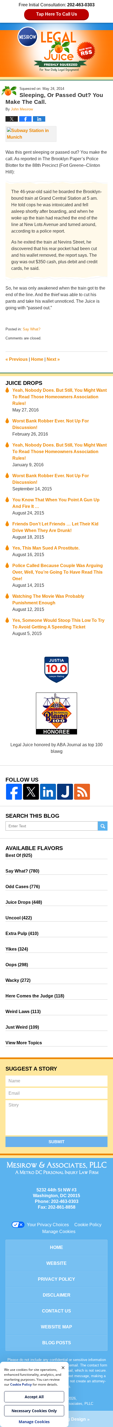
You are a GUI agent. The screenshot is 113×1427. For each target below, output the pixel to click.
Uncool (18, 918)
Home (37, 359)
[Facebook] (13, 792)
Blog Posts (56, 1342)
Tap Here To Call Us (56, 14)
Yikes (16, 949)
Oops (16, 964)
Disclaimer (56, 1295)
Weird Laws (23, 1011)
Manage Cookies (58, 1231)
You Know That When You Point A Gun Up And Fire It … (56, 503)
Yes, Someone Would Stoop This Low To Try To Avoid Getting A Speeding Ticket (58, 623)
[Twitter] (30, 792)
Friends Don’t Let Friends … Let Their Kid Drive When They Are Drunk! (55, 527)
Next (53, 359)
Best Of (18, 855)
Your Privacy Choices (48, 1224)
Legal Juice (56, 49)
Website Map (56, 1327)
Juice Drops (23, 383)
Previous (16, 359)
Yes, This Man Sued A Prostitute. (46, 548)
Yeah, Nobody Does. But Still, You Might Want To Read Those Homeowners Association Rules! (59, 397)
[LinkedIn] (47, 792)
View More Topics (23, 1042)
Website (56, 1263)
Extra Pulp (21, 933)
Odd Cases (22, 886)
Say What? (31, 329)
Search (103, 826)
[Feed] (82, 792)
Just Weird (22, 1027)
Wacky (17, 980)
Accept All (34, 1396)
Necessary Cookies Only (34, 1410)
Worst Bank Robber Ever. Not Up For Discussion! (50, 424)
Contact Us (56, 1311)
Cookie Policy (87, 1224)
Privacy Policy (56, 1279)
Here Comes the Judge (34, 996)
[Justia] (65, 792)
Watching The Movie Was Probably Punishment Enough (48, 599)
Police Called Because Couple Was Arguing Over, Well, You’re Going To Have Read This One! (57, 572)
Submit (56, 1141)
